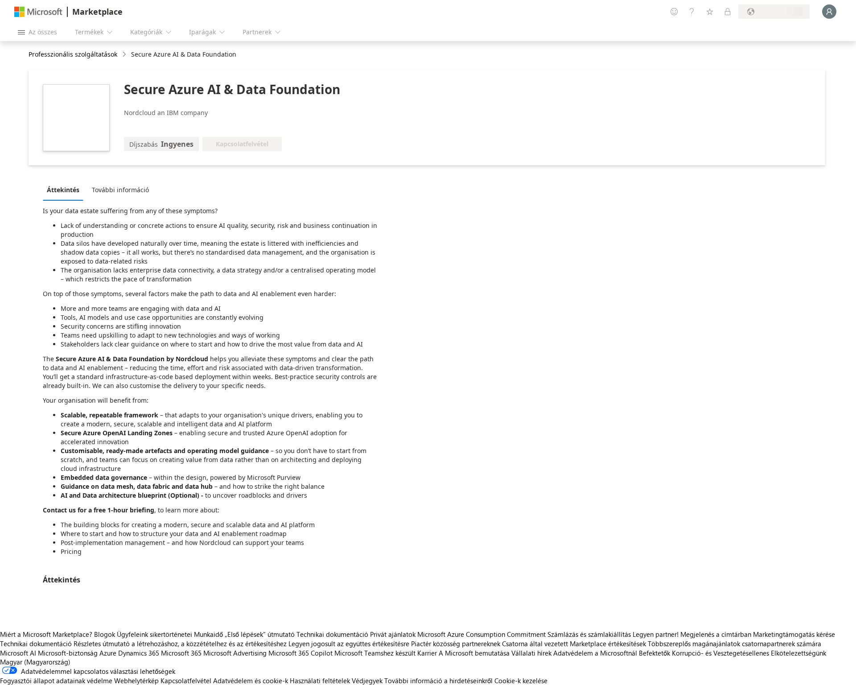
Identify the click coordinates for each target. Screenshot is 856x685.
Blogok (104, 634)
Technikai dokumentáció (332, 634)
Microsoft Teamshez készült (375, 652)
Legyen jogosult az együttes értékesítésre (348, 643)
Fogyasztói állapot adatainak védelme (56, 680)
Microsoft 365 (181, 652)
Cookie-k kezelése (520, 680)
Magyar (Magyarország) (35, 661)
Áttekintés (63, 190)
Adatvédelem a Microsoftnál (595, 652)
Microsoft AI (18, 652)
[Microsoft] (38, 12)
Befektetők (654, 652)
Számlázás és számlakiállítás (589, 634)
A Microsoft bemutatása (474, 652)
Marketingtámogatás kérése (794, 634)
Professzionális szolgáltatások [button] (73, 54)
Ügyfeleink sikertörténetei (154, 634)
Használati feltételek (320, 680)
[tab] (65, 189)
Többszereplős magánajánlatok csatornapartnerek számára (734, 643)
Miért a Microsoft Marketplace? (46, 634)
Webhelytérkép (136, 680)
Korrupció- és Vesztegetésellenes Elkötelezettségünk (749, 652)
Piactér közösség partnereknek (455, 643)
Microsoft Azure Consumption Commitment (482, 634)
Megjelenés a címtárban (715, 634)
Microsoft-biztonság (68, 652)
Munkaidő (208, 634)
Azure (107, 652)
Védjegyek (367, 680)
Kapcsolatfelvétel (185, 680)
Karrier (427, 652)
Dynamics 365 (138, 652)
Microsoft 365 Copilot (300, 652)
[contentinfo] (125, 54)
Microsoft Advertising (235, 652)
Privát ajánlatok (393, 634)
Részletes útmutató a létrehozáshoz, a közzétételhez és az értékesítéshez (180, 643)
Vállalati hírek (531, 652)
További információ (120, 190)
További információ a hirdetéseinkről (438, 680)
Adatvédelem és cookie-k (250, 680)
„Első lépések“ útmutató (260, 634)
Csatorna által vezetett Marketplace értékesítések (574, 643)
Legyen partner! (656, 634)
